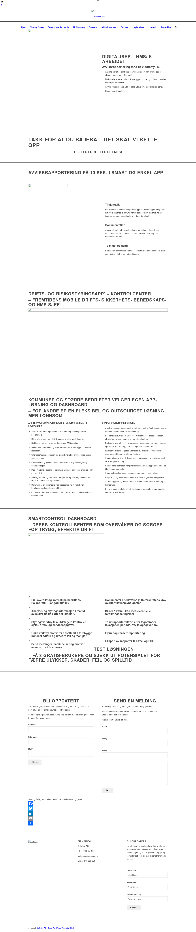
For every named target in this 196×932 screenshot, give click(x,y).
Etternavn (32, 737)
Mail (30, 749)
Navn (105, 726)
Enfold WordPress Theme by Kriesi (61, 928)
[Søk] (175, 27)
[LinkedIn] (98, 813)
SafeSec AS (41, 928)
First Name (131, 882)
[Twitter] (98, 808)
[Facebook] (98, 803)
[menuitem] (23, 27)
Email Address (134, 894)
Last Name (131, 870)
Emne (105, 750)
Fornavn (32, 724)
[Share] (98, 823)
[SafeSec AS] (98, 16)
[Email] (98, 818)
